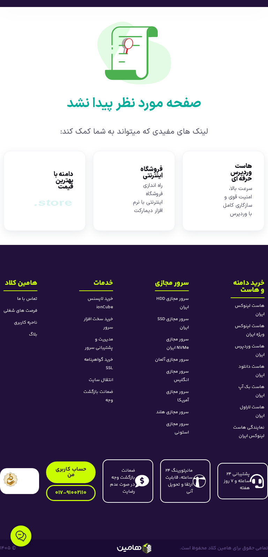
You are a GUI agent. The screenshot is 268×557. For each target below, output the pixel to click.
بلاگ (33, 334)
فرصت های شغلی (20, 310)
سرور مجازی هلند (172, 412)
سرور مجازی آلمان (172, 359)
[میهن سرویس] (134, 548)
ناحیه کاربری (25, 322)
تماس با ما (27, 298)
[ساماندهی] (10, 479)
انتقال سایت (101, 379)
